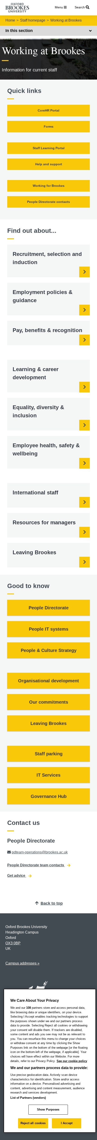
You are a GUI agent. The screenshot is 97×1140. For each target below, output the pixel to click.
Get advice (16, 875)
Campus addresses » (22, 963)
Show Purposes (48, 1109)
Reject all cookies (33, 1123)
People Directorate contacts (48, 202)
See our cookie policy (72, 1061)
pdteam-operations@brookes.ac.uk (40, 852)
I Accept (66, 1123)
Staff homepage (32, 20)
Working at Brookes (66, 20)
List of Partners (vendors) (28, 1097)
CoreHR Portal (48, 110)
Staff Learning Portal (49, 148)
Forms (48, 126)
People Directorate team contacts (36, 865)
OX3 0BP (13, 943)
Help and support (48, 164)
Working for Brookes (49, 185)
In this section (19, 30)
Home (10, 20)
